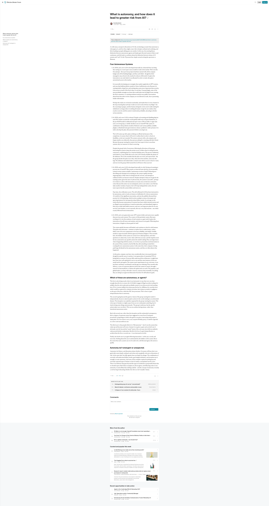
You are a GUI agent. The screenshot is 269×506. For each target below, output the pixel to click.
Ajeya (115, 461)
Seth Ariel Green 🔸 (134, 474)
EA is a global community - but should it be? (126, 439)
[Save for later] (152, 29)
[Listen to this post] (149, 29)
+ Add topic (130, 34)
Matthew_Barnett (152, 384)
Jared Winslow (117, 474)
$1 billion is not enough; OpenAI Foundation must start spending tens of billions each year (138, 431)
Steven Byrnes (152, 387)
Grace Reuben (117, 490)
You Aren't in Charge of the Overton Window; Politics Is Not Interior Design (134, 435)
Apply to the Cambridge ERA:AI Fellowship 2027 (127, 489)
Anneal (154, 390)
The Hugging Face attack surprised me (124, 460)
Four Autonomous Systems (9, 37)
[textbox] (134, 404)
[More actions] (158, 29)
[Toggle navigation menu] (2, 2)
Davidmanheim (117, 23)
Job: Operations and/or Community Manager (126, 493)
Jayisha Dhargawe (125, 474)
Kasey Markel (117, 451)
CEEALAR (116, 494)
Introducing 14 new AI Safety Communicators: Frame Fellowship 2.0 (132, 497)
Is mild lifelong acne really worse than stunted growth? (129, 450)
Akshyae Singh (117, 499)
